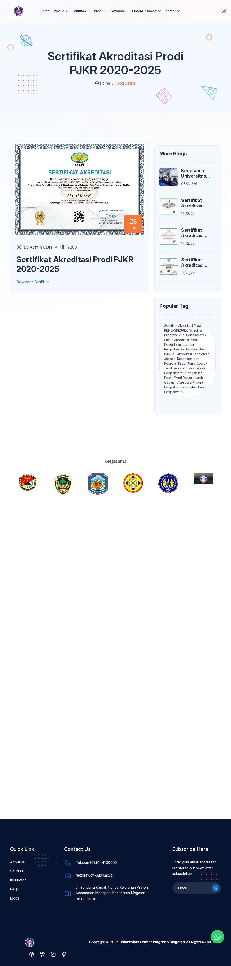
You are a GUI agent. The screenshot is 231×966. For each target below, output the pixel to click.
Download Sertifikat (32, 281)
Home (44, 11)
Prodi (98, 11)
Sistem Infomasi (144, 11)
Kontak (171, 11)
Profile (59, 11)
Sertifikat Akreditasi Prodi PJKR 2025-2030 (194, 203)
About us (17, 862)
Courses (16, 871)
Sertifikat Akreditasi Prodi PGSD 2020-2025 (194, 262)
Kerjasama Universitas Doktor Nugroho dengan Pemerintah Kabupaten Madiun (193, 173)
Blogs (14, 898)
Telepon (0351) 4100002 (96, 862)
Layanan (117, 11)
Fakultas (79, 11)
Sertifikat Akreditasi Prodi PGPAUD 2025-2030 (196, 232)
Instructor (18, 880)
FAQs (14, 889)
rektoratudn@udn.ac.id (94, 875)
